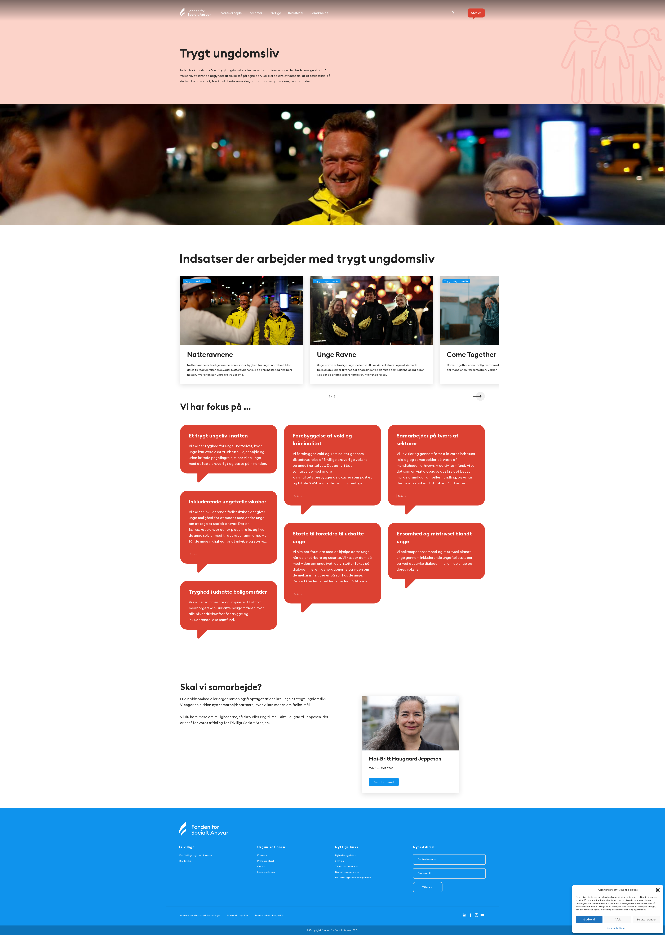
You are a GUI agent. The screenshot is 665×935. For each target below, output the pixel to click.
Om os (261, 866)
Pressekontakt (265, 860)
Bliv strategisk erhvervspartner (353, 877)
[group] (241, 330)
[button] (478, 396)
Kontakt (262, 855)
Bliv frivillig (185, 860)
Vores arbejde (231, 13)
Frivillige (275, 13)
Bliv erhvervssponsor (347, 872)
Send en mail (384, 782)
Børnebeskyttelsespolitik (269, 915)
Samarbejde (319, 13)
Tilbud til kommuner (346, 866)
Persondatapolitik (237, 915)
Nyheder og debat (345, 855)
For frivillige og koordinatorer (196, 855)
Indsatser (255, 13)
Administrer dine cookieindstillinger (200, 915)
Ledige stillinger (266, 872)
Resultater (296, 13)
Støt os (339, 860)
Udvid (298, 496)
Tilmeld (427, 887)
